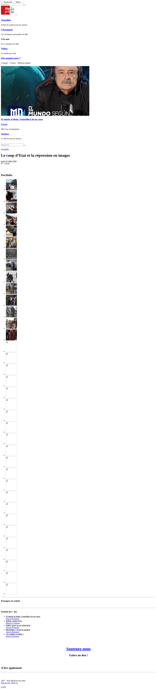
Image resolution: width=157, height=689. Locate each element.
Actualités (6, 20)
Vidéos (4, 48)
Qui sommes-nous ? (11, 58)
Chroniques (7, 29)
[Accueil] (7, 15)
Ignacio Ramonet (12, 619)
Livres (4, 124)
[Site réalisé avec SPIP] (3, 687)
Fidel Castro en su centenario (18, 625)
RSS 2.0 (14, 683)
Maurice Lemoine (13, 623)
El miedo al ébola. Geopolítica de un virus (22, 119)
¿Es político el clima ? (15, 634)
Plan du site (5, 683)
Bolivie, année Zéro (14, 621)
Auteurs (5, 134)
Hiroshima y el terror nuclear (18, 630)
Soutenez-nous (78, 649)
